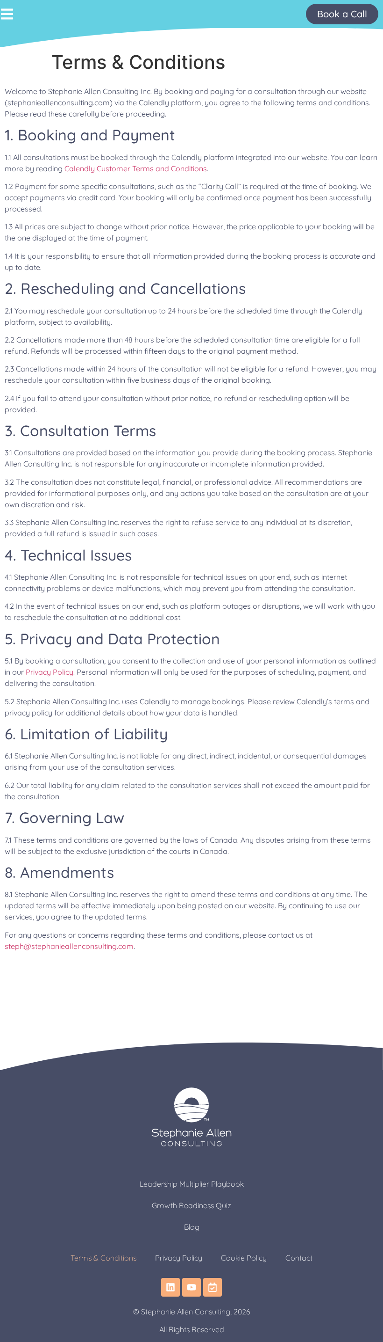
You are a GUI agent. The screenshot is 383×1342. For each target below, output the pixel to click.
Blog (191, 1227)
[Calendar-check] (212, 1287)
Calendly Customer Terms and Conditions (135, 168)
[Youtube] (191, 1287)
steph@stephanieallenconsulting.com (69, 946)
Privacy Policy (49, 672)
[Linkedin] (170, 1287)
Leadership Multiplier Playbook (192, 1184)
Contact (298, 1257)
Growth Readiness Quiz (191, 1205)
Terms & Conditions (103, 1257)
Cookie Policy (244, 1257)
